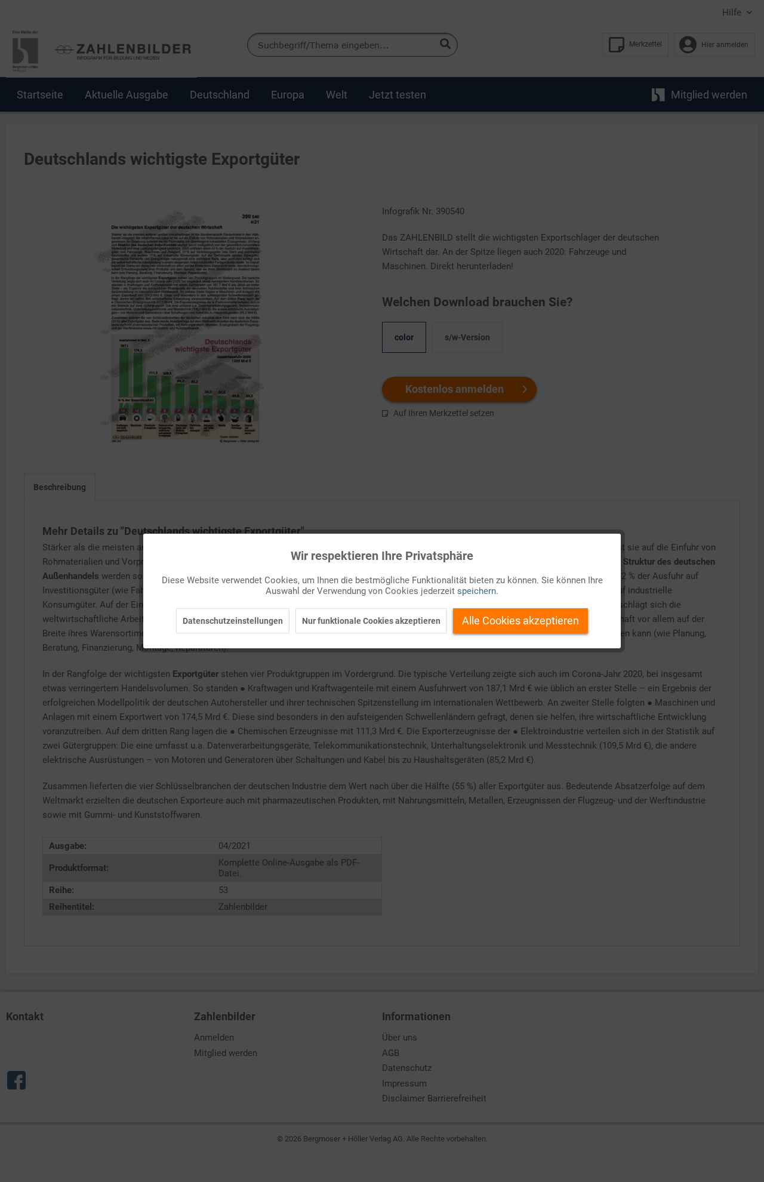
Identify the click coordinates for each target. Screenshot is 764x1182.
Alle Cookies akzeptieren (520, 620)
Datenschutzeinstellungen (233, 621)
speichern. (477, 591)
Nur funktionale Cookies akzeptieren (371, 621)
